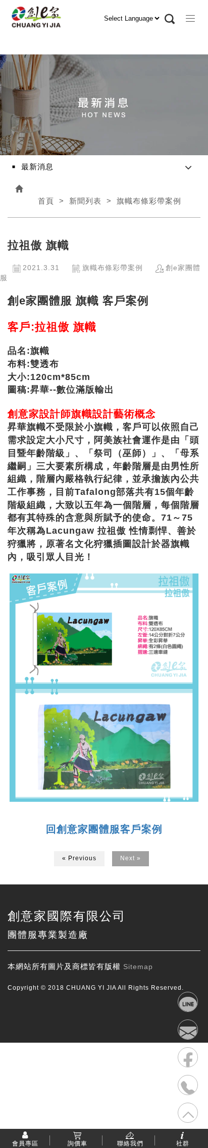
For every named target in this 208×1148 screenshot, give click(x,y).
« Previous (79, 858)
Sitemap (138, 967)
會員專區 (25, 1143)
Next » (130, 858)
